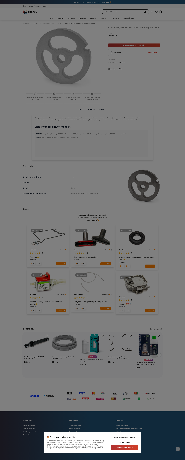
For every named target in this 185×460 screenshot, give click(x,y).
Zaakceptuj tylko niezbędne (124, 437)
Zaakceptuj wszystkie (124, 448)
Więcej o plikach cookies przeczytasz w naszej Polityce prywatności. (78, 448)
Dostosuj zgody (124, 442)
